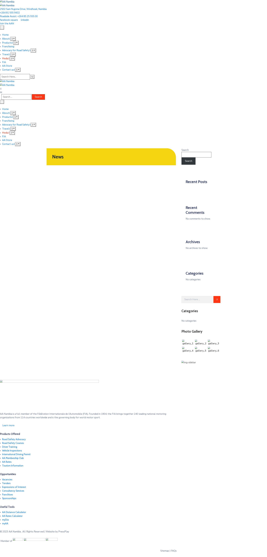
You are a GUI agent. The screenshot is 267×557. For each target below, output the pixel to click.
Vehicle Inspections (12, 450)
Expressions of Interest (14, 487)
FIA (4, 62)
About (5, 38)
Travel (5, 54)
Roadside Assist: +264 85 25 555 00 (19, 16)
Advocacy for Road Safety (15, 50)
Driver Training (9, 446)
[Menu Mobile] (2, 27)
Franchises (7, 494)
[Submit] (216, 299)
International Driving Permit (16, 454)
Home (5, 34)
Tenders (6, 483)
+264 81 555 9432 (10, 12)
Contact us (8, 69)
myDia (5, 519)
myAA (5, 523)
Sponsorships (9, 498)
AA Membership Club (13, 458)
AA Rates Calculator (12, 516)
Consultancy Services (13, 490)
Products (7, 42)
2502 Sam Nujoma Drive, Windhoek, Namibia (23, 9)
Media (5, 58)
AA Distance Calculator (14, 512)
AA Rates (7, 461)
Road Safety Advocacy (14, 439)
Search (185, 150)
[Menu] (13, 39)
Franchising (8, 46)
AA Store (7, 65)
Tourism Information (12, 465)
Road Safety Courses (13, 443)
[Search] (32, 77)
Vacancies (7, 479)
